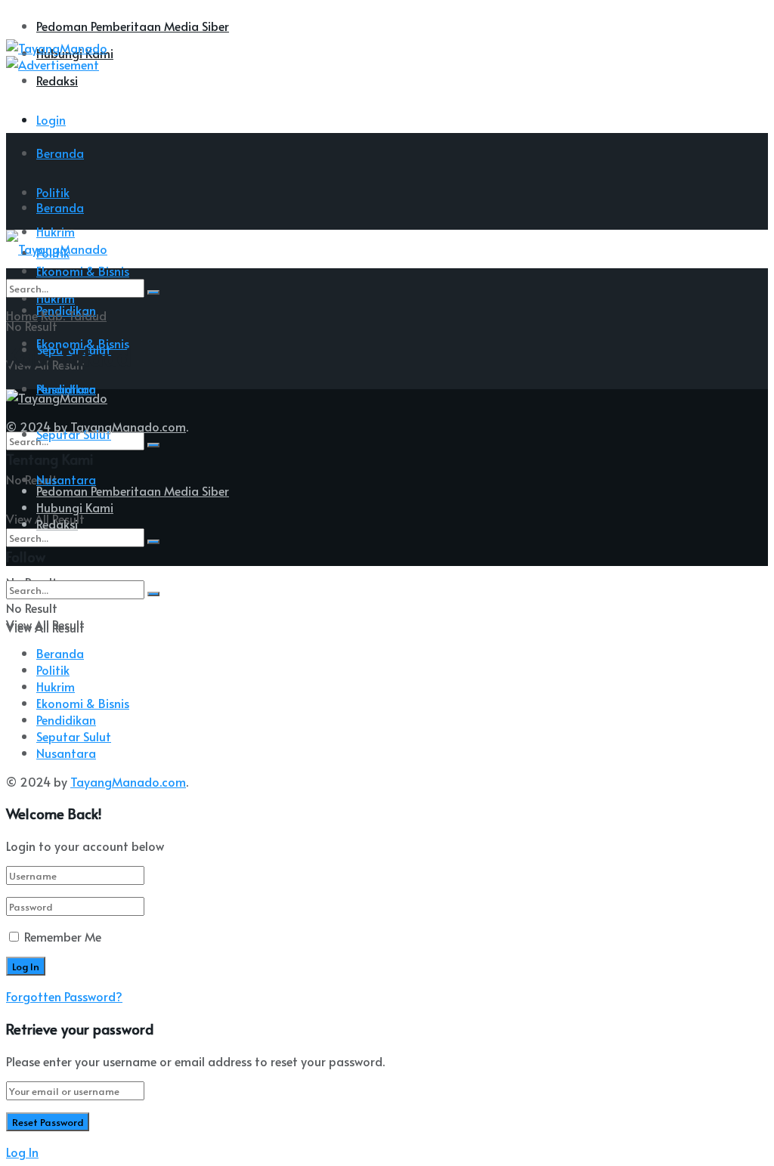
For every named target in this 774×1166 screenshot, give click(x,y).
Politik (53, 669)
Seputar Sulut (73, 736)
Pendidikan (66, 719)
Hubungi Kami (74, 507)
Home (22, 315)
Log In (22, 1151)
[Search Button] (153, 445)
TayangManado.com (128, 426)
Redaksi (57, 80)
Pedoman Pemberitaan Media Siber (132, 25)
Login (51, 119)
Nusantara (66, 479)
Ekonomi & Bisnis (82, 702)
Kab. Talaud (74, 315)
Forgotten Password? (64, 996)
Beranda (60, 152)
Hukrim (55, 686)
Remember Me (62, 936)
